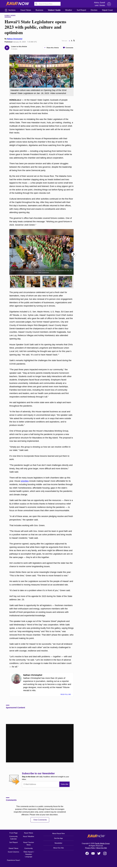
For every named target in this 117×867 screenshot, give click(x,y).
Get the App (58, 838)
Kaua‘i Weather (28, 836)
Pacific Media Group (102, 843)
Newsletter (58, 843)
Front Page (13, 833)
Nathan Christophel (14, 39)
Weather (68, 10)
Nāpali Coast (107, 10)
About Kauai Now (58, 833)
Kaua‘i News (26, 10)
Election (94, 10)
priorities (25, 481)
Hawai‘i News (10, 15)
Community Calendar (13, 837)
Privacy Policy (90, 848)
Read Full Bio (66, 694)
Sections (11, 10)
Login (96, 5)
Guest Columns (13, 852)
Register (102, 5)
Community (28, 848)
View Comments (40, 820)
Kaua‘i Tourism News (28, 843)
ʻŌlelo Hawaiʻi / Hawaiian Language (28, 854)
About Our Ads (58, 848)
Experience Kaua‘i (13, 860)
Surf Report (81, 10)
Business (39, 10)
